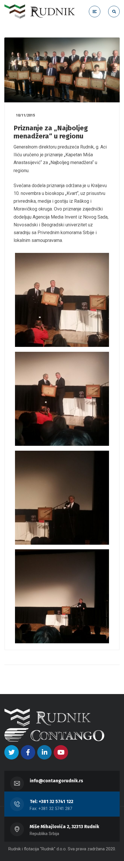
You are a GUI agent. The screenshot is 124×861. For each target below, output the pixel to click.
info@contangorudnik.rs (56, 780)
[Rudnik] (39, 11)
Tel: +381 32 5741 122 (51, 801)
